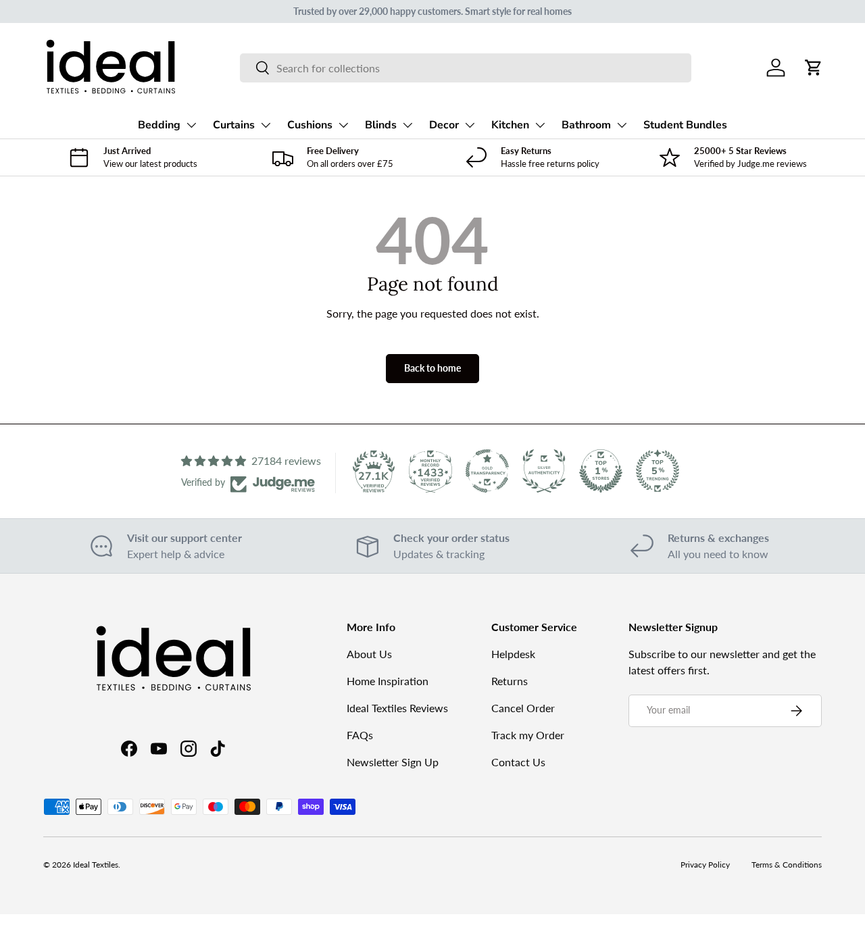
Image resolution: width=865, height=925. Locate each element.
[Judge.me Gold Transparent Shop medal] (487, 471)
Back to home (432, 368)
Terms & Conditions (786, 864)
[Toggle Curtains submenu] (265, 125)
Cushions (309, 125)
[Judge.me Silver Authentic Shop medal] (544, 471)
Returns (509, 680)
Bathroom (586, 125)
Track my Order (527, 734)
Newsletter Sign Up (393, 761)
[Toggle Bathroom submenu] (622, 125)
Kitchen (510, 125)
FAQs (360, 734)
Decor (444, 125)
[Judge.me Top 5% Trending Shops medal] (657, 471)
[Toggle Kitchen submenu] (540, 125)
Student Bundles (685, 125)
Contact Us (518, 761)
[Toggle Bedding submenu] (191, 125)
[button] (814, 67)
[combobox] (466, 67)
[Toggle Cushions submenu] (343, 125)
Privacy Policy (705, 864)
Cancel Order (523, 707)
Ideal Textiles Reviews (397, 707)
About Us (369, 653)
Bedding (159, 125)
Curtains (234, 125)
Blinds (381, 125)
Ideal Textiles (95, 864)
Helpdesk (513, 653)
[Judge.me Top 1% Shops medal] (600, 471)
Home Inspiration (387, 680)
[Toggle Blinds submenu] (407, 125)
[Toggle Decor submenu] (470, 125)
